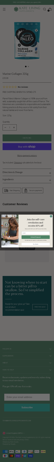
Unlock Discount (36, 237)
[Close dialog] (51, 216)
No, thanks (35, 244)
